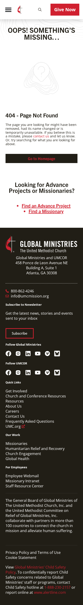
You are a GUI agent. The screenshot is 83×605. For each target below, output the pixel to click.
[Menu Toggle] (8, 9)
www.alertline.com (50, 592)
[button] (40, 10)
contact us (41, 136)
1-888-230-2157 (57, 587)
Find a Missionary (46, 211)
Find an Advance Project (46, 205)
